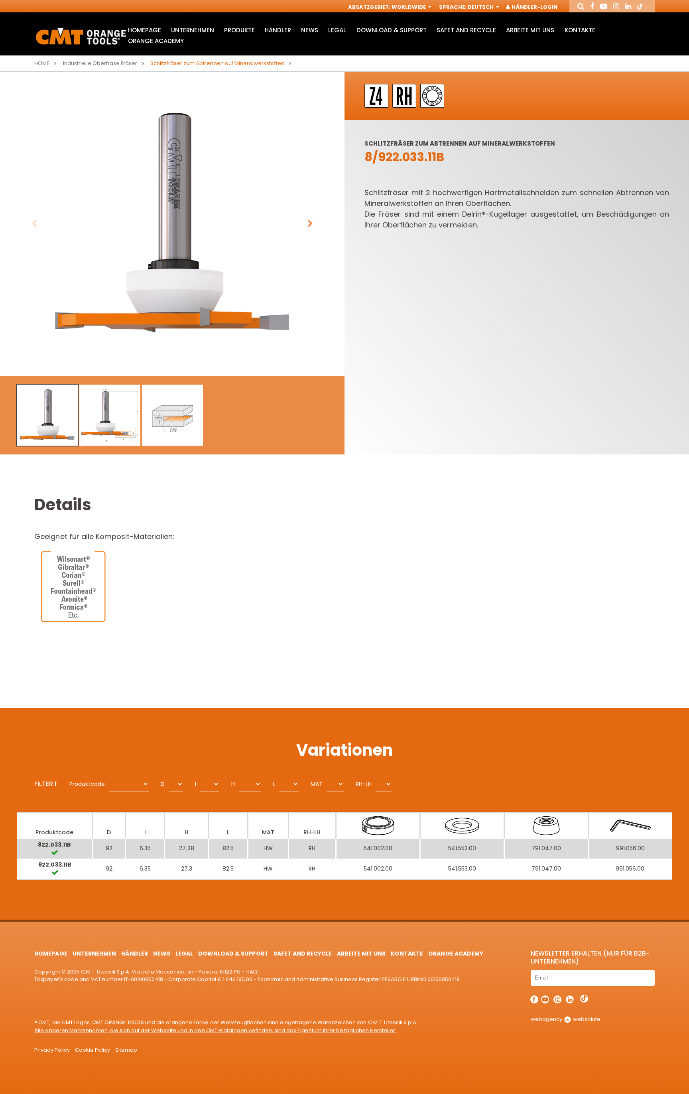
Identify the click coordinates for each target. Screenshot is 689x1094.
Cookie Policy (92, 1050)
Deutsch (481, 7)
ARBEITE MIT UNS (530, 30)
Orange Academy (156, 41)
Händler (278, 30)
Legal (337, 30)
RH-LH (364, 784)
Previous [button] (34, 224)
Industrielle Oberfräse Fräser (100, 63)
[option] (172, 224)
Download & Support (391, 30)
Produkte (239, 30)
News (309, 30)
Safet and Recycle (466, 30)
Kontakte (580, 30)
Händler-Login (533, 7)
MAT (317, 784)
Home (41, 63)
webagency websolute (565, 1019)
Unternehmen (192, 30)
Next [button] (310, 224)
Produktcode (87, 784)
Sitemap (126, 1050)
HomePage (144, 30)
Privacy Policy (51, 1050)
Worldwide (409, 7)
